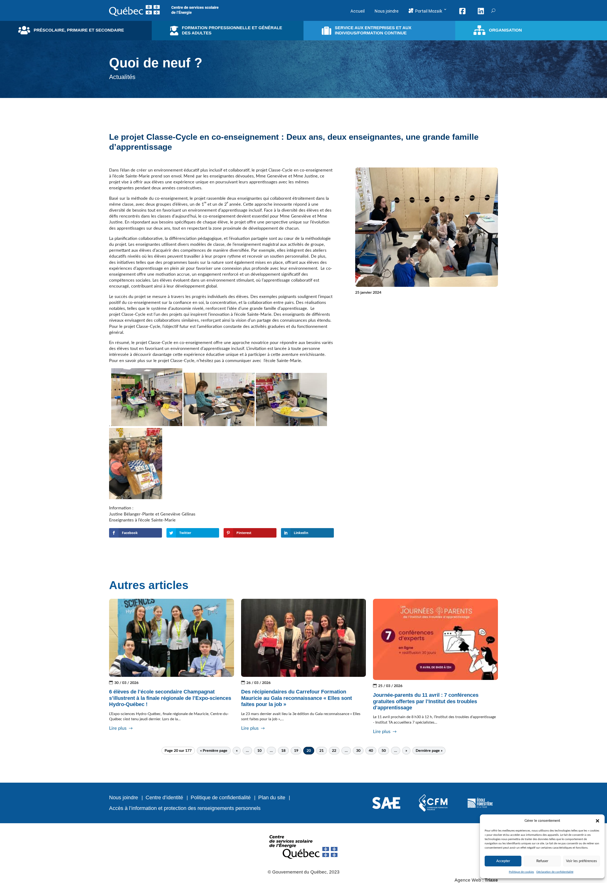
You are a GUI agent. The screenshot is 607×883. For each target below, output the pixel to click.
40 (371, 751)
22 (334, 751)
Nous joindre (123, 797)
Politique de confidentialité (221, 797)
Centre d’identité (164, 797)
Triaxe (491, 880)
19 (296, 751)
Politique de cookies (521, 871)
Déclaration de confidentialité (554, 871)
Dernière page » (429, 751)
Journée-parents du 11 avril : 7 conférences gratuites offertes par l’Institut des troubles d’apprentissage (425, 701)
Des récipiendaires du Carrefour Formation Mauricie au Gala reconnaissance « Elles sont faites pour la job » (296, 698)
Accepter (503, 861)
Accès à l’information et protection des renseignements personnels (185, 808)
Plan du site (271, 797)
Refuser (542, 861)
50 (384, 751)
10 (259, 751)
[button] (597, 820)
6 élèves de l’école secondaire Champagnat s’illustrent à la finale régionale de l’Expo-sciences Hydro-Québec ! (170, 698)
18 (283, 751)
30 (358, 751)
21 (321, 751)
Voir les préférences (581, 861)
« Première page (213, 751)
